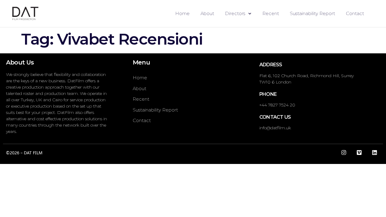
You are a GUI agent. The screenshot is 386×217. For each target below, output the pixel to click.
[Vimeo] (359, 152)
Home (182, 13)
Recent (270, 13)
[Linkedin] (374, 152)
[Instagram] (343, 152)
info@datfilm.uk (275, 128)
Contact (355, 13)
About (207, 13)
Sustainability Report (312, 13)
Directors (235, 13)
